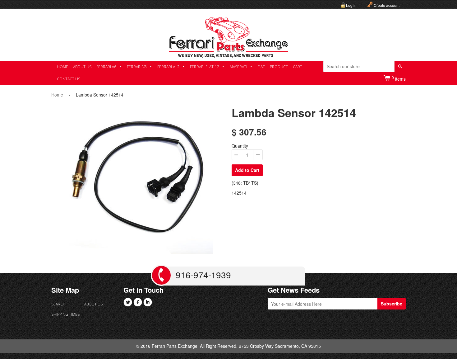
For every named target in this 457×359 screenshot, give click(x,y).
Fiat (261, 66)
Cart (297, 66)
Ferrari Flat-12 (205, 66)
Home (62, 66)
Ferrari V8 (137, 66)
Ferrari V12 (168, 66)
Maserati (239, 66)
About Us (82, 66)
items (399, 78)
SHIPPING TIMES (65, 314)
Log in (351, 5)
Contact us (68, 79)
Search (58, 304)
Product (279, 66)
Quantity (240, 146)
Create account (386, 5)
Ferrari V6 (106, 66)
